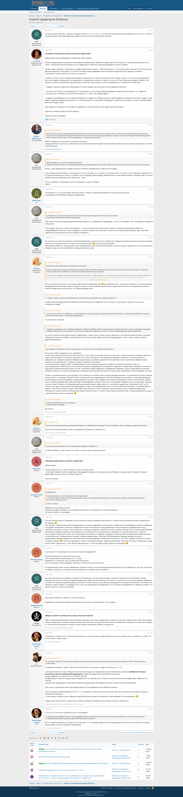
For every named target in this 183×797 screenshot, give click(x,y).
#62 (151, 50)
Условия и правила (107, 788)
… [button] (52, 26)
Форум (43, 8)
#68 (151, 257)
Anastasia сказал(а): (52, 489)
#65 (151, 189)
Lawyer (36, 623)
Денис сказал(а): (51, 159)
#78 (151, 632)
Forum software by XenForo (91, 792)
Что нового (53, 8)
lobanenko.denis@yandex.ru (53, 149)
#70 (151, 437)
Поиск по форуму (49, 12)
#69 (151, 417)
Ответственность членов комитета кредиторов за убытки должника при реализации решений (70, 750)
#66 (151, 207)
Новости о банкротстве (121, 750)
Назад (33, 26)
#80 (151, 709)
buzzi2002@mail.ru (95, 34)
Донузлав (36, 200)
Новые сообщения (35, 12)
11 (56, 26)
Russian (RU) (35, 788)
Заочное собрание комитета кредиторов (54, 757)
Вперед (61, 26)
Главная (34, 8)
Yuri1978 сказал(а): (52, 130)
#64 (151, 154)
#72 (151, 483)
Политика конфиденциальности (125, 788)
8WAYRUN (101, 795)
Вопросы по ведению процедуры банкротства (121, 757)
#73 (151, 517)
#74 (151, 548)
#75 (151, 574)
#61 (151, 30)
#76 (151, 594)
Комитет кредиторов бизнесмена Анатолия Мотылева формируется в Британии (73, 763)
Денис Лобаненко (36, 137)
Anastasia (36, 468)
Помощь (141, 788)
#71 (151, 457)
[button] (59, 8)
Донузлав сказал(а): (52, 212)
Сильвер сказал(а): (52, 658)
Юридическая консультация (88, 8)
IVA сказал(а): (50, 422)
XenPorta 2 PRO (83, 795)
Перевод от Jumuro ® (91, 793)
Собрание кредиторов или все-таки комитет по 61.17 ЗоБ (60, 770)
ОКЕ (31, 22)
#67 (151, 237)
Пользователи (67, 8)
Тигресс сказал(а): (52, 443)
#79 (151, 653)
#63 (151, 125)
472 (36, 664)
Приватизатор (36, 495)
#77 (151, 612)
